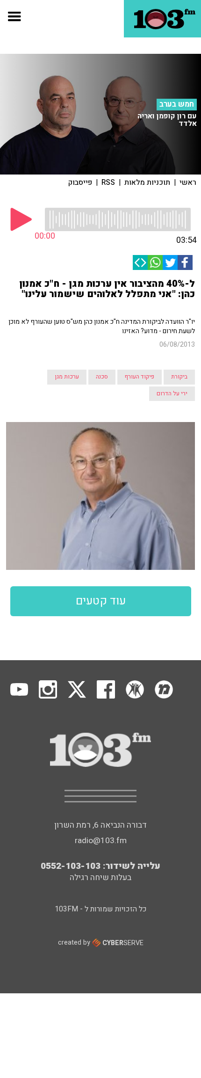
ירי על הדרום (172, 393)
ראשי (187, 182)
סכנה (102, 376)
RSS (108, 182)
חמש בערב (176, 104)
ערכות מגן (67, 376)
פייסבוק (80, 182)
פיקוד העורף (139, 376)
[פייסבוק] (185, 262)
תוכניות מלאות (147, 182)
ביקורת (179, 376)
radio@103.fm (101, 841)
